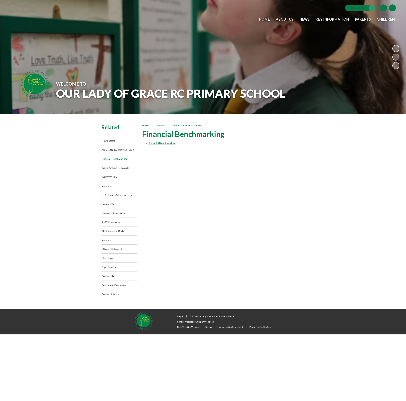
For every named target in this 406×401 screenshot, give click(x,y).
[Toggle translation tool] (383, 7)
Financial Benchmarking (187, 125)
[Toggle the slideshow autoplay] (395, 48)
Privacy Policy (256, 327)
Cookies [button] (267, 327)
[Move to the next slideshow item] (395, 65)
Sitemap (209, 327)
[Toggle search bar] (392, 7)
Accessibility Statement (231, 327)
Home (145, 125)
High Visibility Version (188, 327)
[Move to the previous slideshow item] (395, 57)
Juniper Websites (205, 321)
